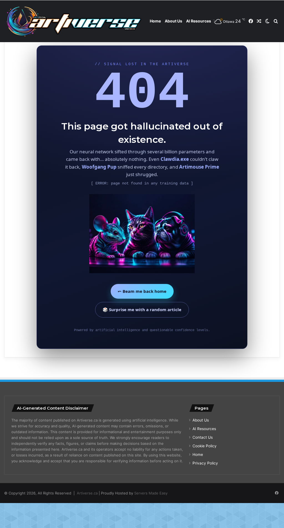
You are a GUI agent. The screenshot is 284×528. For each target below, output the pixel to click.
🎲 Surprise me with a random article (142, 309)
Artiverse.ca (87, 493)
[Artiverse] (73, 21)
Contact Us (202, 437)
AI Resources (198, 21)
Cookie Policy (204, 446)
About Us (173, 21)
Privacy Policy (205, 463)
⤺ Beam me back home (142, 291)
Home (155, 21)
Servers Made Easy (151, 493)
